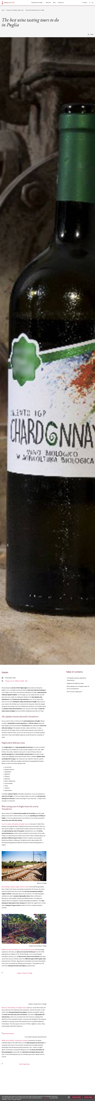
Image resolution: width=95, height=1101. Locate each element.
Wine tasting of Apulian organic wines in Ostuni (15, 887)
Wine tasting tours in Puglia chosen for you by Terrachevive (78, 687)
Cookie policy (45, 1098)
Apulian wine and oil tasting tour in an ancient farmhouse (18, 949)
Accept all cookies (76, 1097)
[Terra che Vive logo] (8, 1)
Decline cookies (88, 1097)
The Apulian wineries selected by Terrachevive (76, 679)
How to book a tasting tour (74, 691)
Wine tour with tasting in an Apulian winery (14, 1007)
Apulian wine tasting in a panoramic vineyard (15, 1040)
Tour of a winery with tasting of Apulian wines (15, 824)
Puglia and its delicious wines (75, 683)
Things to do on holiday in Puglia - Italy (16, 681)
